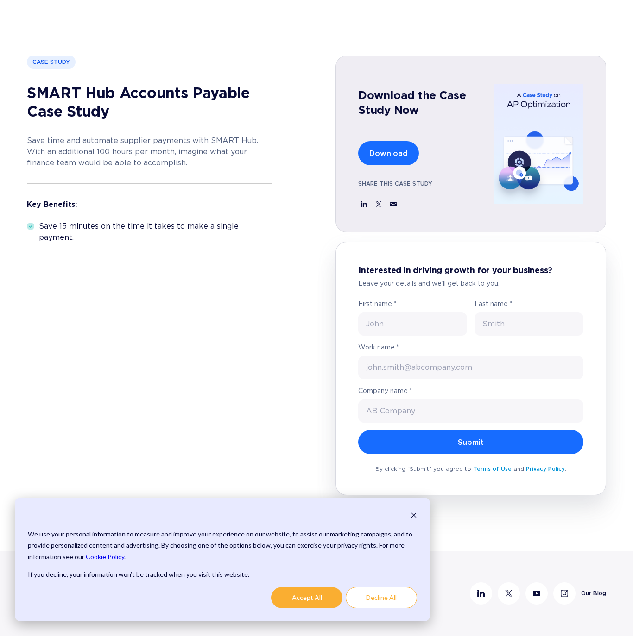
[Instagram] (564, 593)
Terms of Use (492, 469)
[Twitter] (509, 593)
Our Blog (593, 593)
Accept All (307, 597)
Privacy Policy (545, 469)
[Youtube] (536, 593)
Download (388, 153)
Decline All (381, 597)
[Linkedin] (481, 593)
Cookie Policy (105, 557)
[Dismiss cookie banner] (414, 516)
